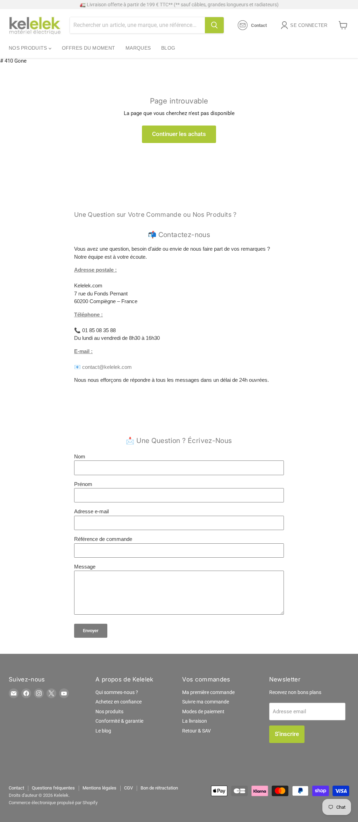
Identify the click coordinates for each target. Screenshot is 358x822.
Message (84, 567)
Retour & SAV (196, 731)
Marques (138, 48)
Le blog (103, 731)
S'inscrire (287, 733)
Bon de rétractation (159, 788)
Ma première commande (208, 692)
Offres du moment (88, 48)
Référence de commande (103, 539)
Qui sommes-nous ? (116, 692)
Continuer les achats (179, 133)
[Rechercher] (214, 25)
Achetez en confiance (118, 702)
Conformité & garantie (119, 721)
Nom (79, 456)
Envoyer (91, 630)
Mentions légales (99, 788)
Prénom (83, 484)
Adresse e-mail (91, 511)
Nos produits (29, 48)
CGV (128, 788)
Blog (168, 48)
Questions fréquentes (53, 788)
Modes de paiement (203, 711)
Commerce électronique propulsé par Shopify (53, 802)
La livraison (194, 721)
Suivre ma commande (205, 702)
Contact (16, 788)
